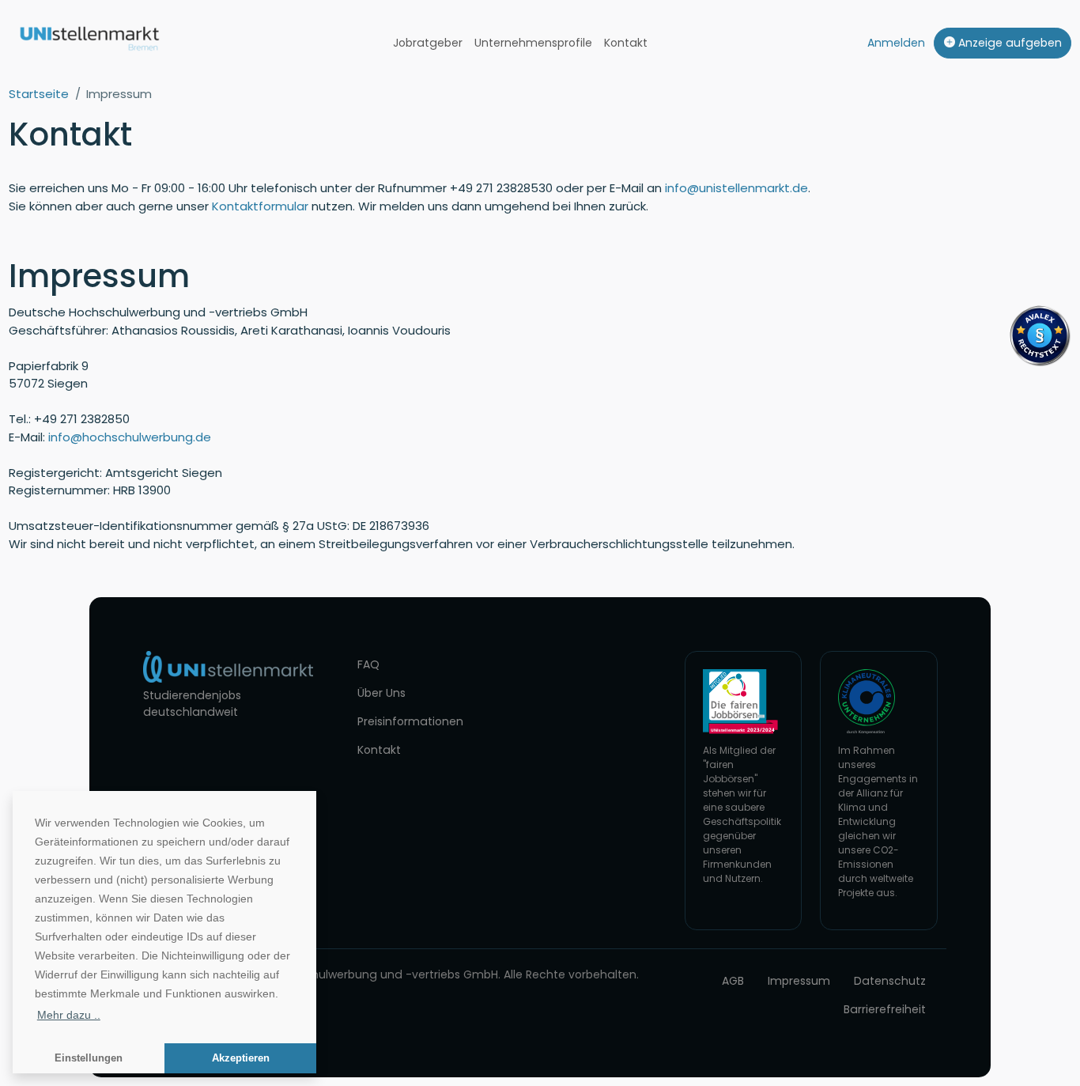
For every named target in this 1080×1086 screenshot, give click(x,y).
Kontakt (626, 43)
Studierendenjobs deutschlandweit (192, 703)
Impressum (799, 981)
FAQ (368, 664)
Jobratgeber (428, 43)
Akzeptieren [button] (241, 1058)
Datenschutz (890, 981)
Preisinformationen (410, 721)
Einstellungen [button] (89, 1058)
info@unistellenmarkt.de (736, 188)
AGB (733, 981)
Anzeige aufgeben (1008, 43)
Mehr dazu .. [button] (68, 1014)
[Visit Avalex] (1039, 334)
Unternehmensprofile (533, 43)
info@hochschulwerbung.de (129, 437)
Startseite (39, 93)
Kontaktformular (260, 206)
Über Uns (381, 693)
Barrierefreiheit (885, 1009)
